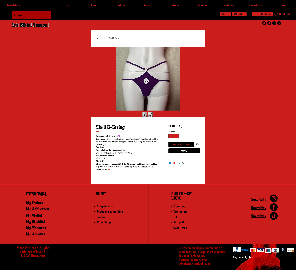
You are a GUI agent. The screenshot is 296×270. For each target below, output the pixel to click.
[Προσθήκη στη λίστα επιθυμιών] (197, 144)
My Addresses (37, 209)
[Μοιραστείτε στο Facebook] (170, 163)
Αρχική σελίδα (101, 38)
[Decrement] (170, 136)
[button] (239, 14)
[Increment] (177, 136)
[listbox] (239, 14)
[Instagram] (279, 23)
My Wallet (34, 215)
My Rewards (36, 228)
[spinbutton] (174, 136)
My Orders (34, 203)
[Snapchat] (264, 23)
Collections (104, 222)
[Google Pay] (184, 157)
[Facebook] (274, 23)
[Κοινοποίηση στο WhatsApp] (178, 163)
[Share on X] (183, 163)
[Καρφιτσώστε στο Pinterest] (174, 163)
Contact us (180, 212)
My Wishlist (35, 221)
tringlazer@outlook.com (194, 264)
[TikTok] (269, 23)
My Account (35, 234)
